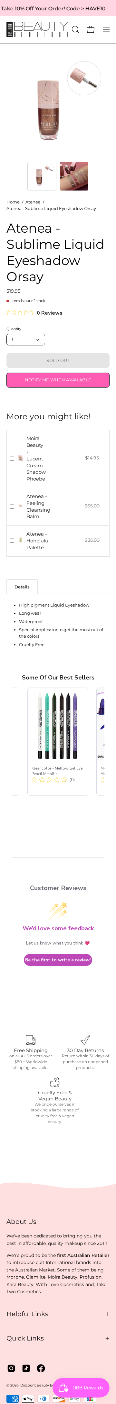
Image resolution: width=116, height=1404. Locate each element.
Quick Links (25, 1338)
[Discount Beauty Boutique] (38, 29)
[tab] (22, 586)
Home (13, 202)
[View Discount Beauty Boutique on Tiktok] (26, 1368)
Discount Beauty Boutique (43, 1385)
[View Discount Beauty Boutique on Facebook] (41, 1368)
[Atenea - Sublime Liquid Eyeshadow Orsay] (41, 176)
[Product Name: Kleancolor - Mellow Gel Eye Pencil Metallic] (57, 742)
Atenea (33, 202)
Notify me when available (58, 379)
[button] (74, 29)
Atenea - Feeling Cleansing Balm (38, 506)
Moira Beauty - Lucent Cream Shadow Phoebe (36, 458)
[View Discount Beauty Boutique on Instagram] (11, 1368)
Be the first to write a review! (58, 960)
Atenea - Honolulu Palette (37, 541)
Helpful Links (27, 1314)
